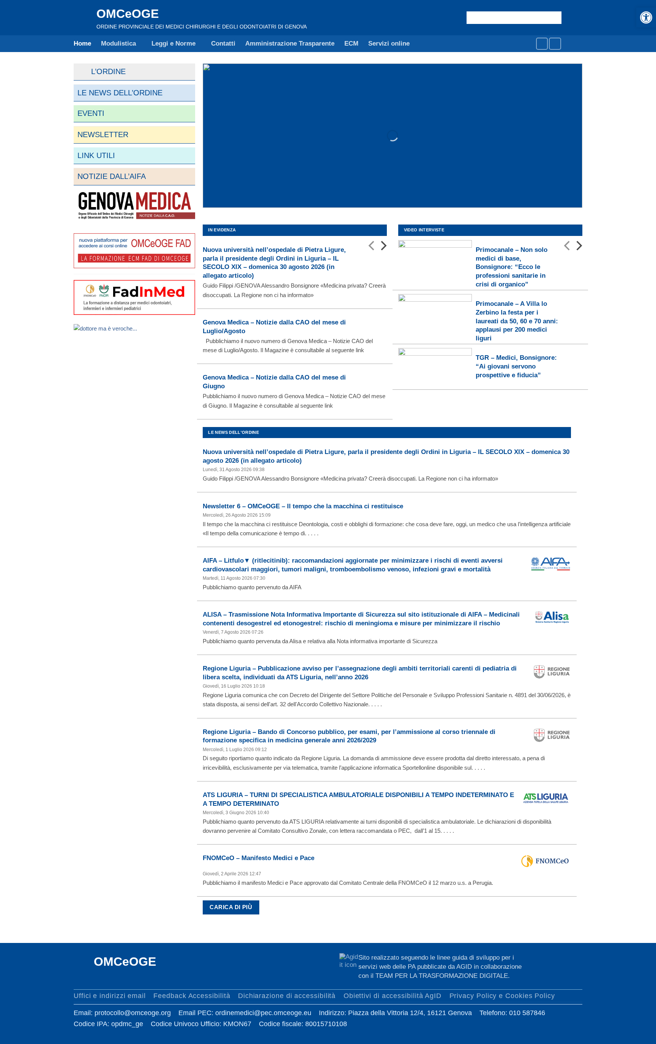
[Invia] (554, 17)
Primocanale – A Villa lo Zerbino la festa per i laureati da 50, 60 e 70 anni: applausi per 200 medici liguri (517, 321)
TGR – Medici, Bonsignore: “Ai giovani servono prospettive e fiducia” (516, 366)
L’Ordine (101, 71)
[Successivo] (383, 247)
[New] (134, 206)
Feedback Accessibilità (191, 996)
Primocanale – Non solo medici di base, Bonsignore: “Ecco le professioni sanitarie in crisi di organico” (511, 267)
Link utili (96, 155)
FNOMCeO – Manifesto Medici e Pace (258, 858)
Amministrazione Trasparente (289, 43)
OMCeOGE (127, 14)
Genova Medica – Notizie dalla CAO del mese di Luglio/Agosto (274, 326)
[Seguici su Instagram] (555, 43)
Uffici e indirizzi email (110, 996)
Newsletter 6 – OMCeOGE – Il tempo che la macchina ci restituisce (303, 506)
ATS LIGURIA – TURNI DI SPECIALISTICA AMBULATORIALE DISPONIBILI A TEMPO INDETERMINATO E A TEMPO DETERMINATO (358, 799)
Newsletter (102, 134)
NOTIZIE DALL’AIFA (111, 176)
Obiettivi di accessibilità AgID (393, 996)
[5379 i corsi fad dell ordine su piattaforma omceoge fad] (134, 250)
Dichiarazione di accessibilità (287, 996)
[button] (646, 17)
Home (82, 43)
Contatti (223, 43)
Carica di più (231, 907)
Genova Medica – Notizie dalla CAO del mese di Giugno (274, 381)
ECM (351, 43)
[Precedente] (372, 247)
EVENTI (90, 113)
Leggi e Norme (173, 43)
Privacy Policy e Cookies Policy (502, 996)
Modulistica (118, 43)
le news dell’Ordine (119, 93)
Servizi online (389, 43)
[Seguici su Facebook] (542, 43)
